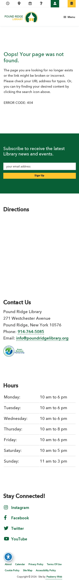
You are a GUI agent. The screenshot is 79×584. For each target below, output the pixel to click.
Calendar (20, 564)
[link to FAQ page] (41, 3)
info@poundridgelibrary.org (42, 338)
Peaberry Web (54, 577)
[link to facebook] (5, 520)
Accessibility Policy (46, 570)
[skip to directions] (19, 3)
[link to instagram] (6, 510)
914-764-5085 (31, 332)
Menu (71, 17)
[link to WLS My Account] (54, 3)
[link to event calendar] (30, 3)
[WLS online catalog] (71, 3)
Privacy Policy (35, 564)
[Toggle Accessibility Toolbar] (8, 556)
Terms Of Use (54, 564)
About (8, 564)
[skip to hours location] (7, 3)
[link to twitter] (6, 530)
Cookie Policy (12, 570)
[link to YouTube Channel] (6, 541)
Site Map (27, 570)
